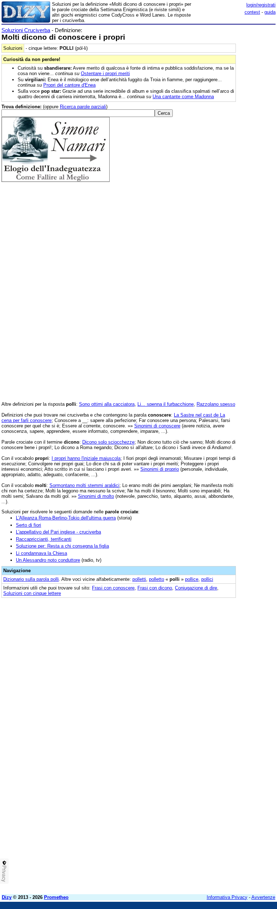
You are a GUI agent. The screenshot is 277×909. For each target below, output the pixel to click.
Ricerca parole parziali (83, 106)
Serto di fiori (28, 525)
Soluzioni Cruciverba (25, 30)
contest (252, 12)
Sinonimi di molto (96, 496)
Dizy (7, 897)
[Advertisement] (221, 648)
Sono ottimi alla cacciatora (107, 404)
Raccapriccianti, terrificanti (43, 539)
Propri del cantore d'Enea (69, 85)
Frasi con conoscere (113, 588)
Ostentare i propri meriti (105, 73)
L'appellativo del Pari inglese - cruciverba (58, 532)
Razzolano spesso (216, 404)
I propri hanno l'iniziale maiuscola (86, 458)
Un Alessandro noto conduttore (48, 560)
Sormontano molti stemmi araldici (84, 485)
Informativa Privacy (227, 897)
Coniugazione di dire (196, 588)
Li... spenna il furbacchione (165, 404)
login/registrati (261, 5)
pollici (207, 579)
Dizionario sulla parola (31, 579)
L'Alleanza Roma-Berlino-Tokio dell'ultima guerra (66, 518)
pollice (191, 579)
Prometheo (56, 897)
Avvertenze (263, 897)
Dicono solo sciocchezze (108, 442)
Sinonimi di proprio (159, 469)
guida (270, 12)
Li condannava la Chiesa (41, 553)
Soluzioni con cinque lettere (32, 593)
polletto (156, 579)
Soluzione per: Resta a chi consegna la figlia (62, 546)
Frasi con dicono (154, 588)
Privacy (4, 873)
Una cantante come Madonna (183, 96)
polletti (139, 579)
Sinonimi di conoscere (157, 426)
